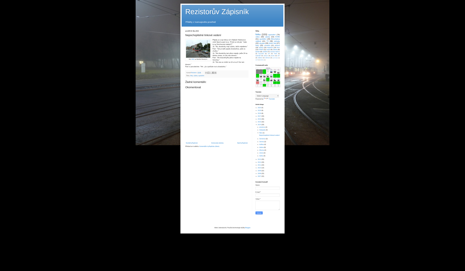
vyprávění (201, 75)
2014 (259, 124)
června (261, 142)
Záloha (275, 49)
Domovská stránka (217, 143)
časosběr (261, 53)
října (261, 133)
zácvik (273, 55)
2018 (259, 113)
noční (268, 49)
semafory (267, 45)
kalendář (258, 55)
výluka (196, 75)
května (261, 144)
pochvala (275, 57)
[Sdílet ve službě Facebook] (213, 73)
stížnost (267, 57)
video (258, 37)
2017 (259, 116)
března (261, 150)
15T (278, 55)
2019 (259, 110)
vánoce (266, 55)
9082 (192, 59)
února (261, 153)
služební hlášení (275, 51)
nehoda (277, 41)
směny (261, 47)
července (262, 139)
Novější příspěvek (192, 143)
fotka (258, 34)
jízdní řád (272, 43)
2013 (259, 159)
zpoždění (262, 39)
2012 (259, 162)
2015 (259, 122)
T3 (268, 41)
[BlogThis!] (208, 73)
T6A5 (275, 53)
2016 (259, 119)
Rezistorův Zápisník (217, 12)
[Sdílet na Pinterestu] (215, 73)
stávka (262, 59)
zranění (265, 52)
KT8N (277, 37)
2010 (259, 168)
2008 (259, 173)
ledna (261, 156)
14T (269, 53)
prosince (262, 127)
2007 (259, 176)
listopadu (262, 130)
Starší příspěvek (242, 143)
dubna (261, 147)
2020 (259, 108)
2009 (259, 171)
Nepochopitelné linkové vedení (269, 135)
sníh (257, 59)
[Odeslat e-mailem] (206, 73)
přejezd (277, 45)
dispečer (270, 47)
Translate (272, 99)
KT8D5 (261, 49)
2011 (259, 165)
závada (262, 43)
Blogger (247, 228)
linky (191, 75)
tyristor (258, 52)
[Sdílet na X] (211, 73)
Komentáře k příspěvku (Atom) (209, 146)
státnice (260, 57)
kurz (278, 47)
